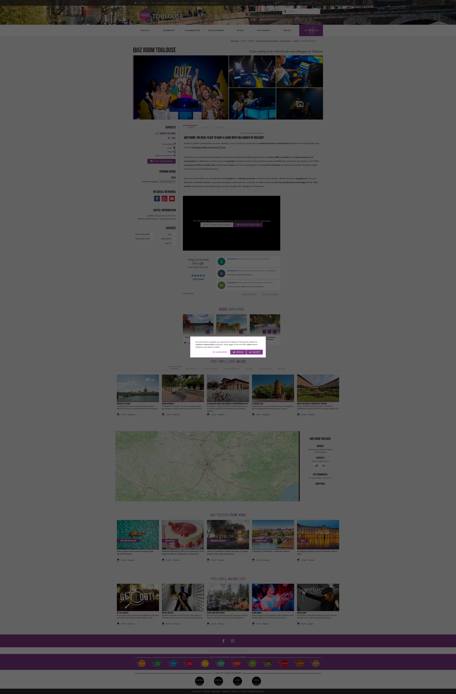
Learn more (221, 352)
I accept (256, 352)
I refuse (239, 352)
